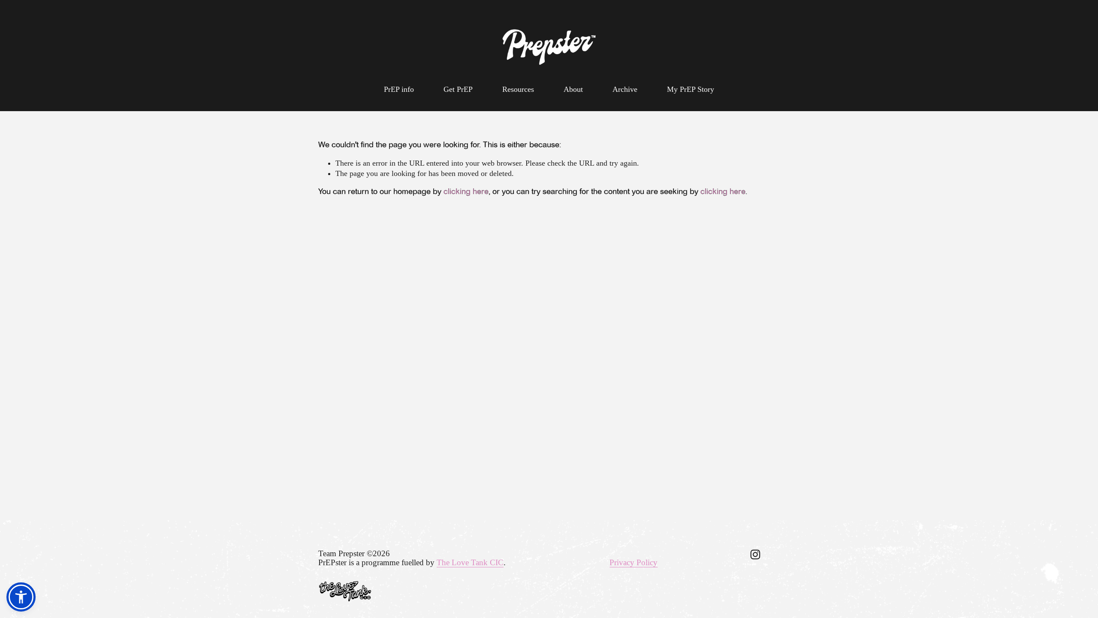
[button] (21, 597)
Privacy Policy (633, 562)
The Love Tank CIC (470, 562)
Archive (624, 89)
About (573, 89)
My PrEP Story (690, 89)
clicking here (466, 191)
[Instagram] (755, 554)
